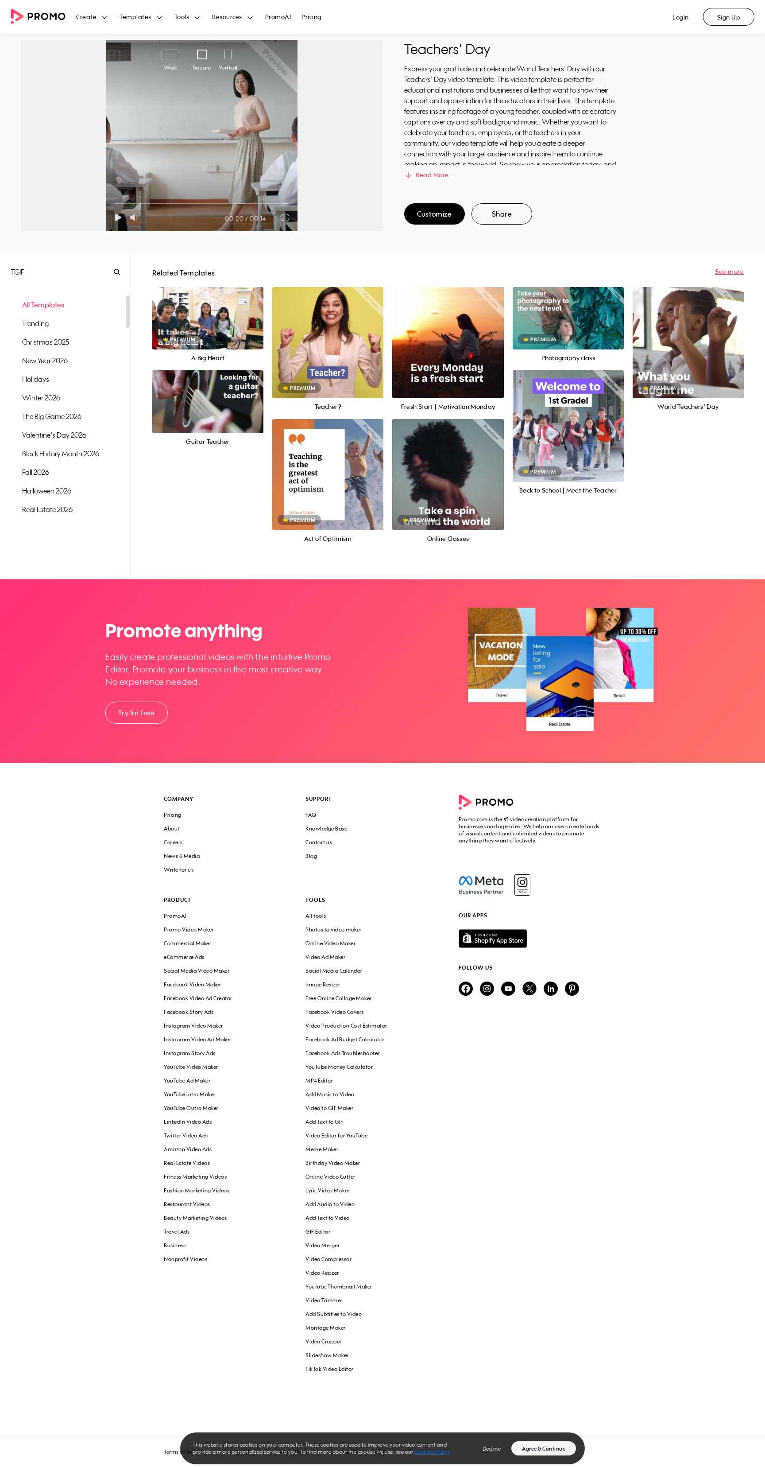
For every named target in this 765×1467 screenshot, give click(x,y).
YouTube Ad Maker (187, 1080)
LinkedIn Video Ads (188, 1121)
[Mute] (135, 217)
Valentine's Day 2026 (54, 435)
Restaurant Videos (187, 1204)
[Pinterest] (572, 989)
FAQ (311, 814)
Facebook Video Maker (192, 984)
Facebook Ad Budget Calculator (345, 1039)
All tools (315, 915)
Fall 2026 (35, 472)
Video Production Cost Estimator (346, 1025)
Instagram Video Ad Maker (197, 1039)
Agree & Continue (543, 1448)
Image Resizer (322, 984)
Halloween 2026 (46, 490)
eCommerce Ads (184, 957)
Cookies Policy (432, 1451)
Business (174, 1245)
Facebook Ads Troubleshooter (342, 1053)
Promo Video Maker (189, 929)
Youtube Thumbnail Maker (338, 1286)
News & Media (182, 856)
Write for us (178, 869)
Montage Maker (325, 1327)
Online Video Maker (330, 943)
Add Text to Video (327, 1218)
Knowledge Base (326, 828)
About (172, 828)
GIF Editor (317, 1231)
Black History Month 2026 (60, 453)
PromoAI (278, 16)
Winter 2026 (41, 397)
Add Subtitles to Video (333, 1314)
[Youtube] (508, 989)
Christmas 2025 (45, 342)
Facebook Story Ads (188, 1012)
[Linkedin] (551, 989)
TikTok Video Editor (329, 1369)
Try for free (136, 712)
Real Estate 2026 (47, 509)
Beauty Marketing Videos (195, 1218)
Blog (311, 856)
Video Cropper (323, 1341)
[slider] (115, 203)
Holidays (35, 379)
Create (86, 16)
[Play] (118, 217)
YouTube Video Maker (191, 1066)
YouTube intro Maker (190, 1094)
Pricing (311, 16)
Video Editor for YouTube (336, 1135)
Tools (181, 16)
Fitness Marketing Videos (195, 1176)
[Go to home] (43, 17)
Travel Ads (176, 1231)
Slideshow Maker (327, 1355)
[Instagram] (522, 885)
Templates (135, 16)
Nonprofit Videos (185, 1259)
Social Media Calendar (334, 970)
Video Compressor (328, 1259)
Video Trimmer (324, 1300)
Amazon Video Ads (188, 1149)
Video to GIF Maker (329, 1108)
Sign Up (729, 17)
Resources (227, 16)
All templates (43, 304)
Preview (208, 308)
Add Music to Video (329, 1094)
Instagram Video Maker (193, 1025)
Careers (173, 842)
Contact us (318, 842)
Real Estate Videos (187, 1163)
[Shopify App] (530, 938)
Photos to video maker (333, 929)
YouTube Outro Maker (191, 1108)
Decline (492, 1448)
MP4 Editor (319, 1080)
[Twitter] (529, 989)
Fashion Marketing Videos (196, 1190)
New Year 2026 (45, 360)
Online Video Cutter (330, 1176)
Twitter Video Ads (186, 1135)
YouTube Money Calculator (339, 1066)
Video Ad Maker (325, 957)
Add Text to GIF (324, 1121)
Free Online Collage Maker (338, 998)
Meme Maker (321, 1149)
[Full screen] (286, 217)
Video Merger (322, 1245)
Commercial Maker (187, 943)
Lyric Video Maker (327, 1190)
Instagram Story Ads (190, 1053)
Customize (434, 214)
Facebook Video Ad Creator (198, 998)
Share (502, 214)
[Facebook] (481, 885)
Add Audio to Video (330, 1204)
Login (680, 17)
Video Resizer (322, 1272)
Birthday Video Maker (332, 1163)
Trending (35, 323)
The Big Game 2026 (51, 416)
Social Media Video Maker (196, 970)
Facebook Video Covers (334, 1012)
